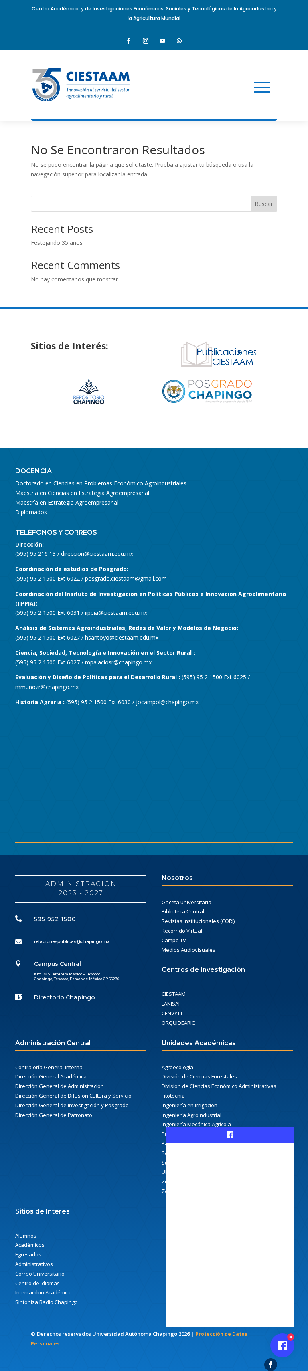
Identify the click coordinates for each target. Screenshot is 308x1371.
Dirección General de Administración (59, 1086)
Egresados (28, 1254)
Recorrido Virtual (182, 930)
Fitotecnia (173, 1095)
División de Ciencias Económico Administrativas (219, 1086)
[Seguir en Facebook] (128, 40)
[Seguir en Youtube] (162, 40)
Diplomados (31, 512)
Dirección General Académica (51, 1076)
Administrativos (34, 1264)
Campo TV (174, 940)
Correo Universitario (40, 1273)
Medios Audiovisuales (188, 949)
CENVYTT (172, 1013)
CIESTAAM (174, 993)
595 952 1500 (55, 919)
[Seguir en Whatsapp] (179, 40)
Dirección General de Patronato (53, 1115)
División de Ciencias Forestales (199, 1076)
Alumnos (25, 1235)
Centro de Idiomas (37, 1283)
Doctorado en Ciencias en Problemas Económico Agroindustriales (100, 483)
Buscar (264, 204)
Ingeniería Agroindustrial (191, 1115)
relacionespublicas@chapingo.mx (71, 941)
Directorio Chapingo (64, 997)
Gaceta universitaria (186, 902)
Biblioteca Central (183, 911)
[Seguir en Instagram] (145, 40)
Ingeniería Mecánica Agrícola (196, 1124)
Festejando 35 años (57, 242)
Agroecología (177, 1067)
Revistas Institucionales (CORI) (198, 921)
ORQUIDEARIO (179, 1022)
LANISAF (171, 1003)
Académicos (30, 1244)
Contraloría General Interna (49, 1067)
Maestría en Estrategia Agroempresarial (66, 502)
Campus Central (57, 963)
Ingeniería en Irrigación (189, 1105)
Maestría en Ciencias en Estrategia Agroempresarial (82, 493)
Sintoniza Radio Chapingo (46, 1302)
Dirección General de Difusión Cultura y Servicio (73, 1095)
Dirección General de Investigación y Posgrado (72, 1105)
